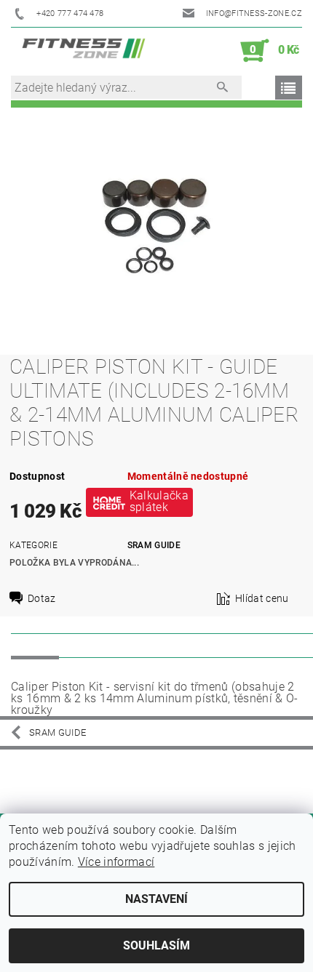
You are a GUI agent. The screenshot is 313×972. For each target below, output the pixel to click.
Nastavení (156, 899)
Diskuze (92, 645)
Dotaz (42, 598)
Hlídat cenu (262, 598)
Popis (35, 645)
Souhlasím (156, 945)
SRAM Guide (154, 545)
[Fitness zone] (83, 51)
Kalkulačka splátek (159, 501)
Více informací (116, 862)
